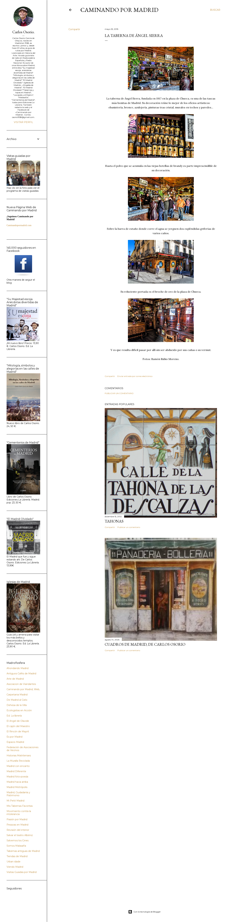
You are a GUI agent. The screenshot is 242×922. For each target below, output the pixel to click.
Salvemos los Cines (17, 840)
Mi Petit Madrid (15, 800)
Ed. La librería (14, 715)
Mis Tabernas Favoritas (20, 805)
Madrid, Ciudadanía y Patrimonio (18, 794)
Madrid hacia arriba (17, 781)
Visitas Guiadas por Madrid (22, 872)
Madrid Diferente (16, 771)
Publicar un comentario (119, 393)
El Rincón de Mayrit (18, 731)
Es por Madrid (14, 736)
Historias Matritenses (19, 755)
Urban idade (13, 861)
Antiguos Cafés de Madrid (21, 673)
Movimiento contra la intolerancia (19, 813)
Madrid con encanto (18, 766)
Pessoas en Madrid (17, 824)
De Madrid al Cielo (17, 699)
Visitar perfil (23, 122)
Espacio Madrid (15, 742)
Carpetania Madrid (17, 694)
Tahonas (114, 521)
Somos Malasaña (16, 845)
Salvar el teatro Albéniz (20, 835)
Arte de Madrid (15, 678)
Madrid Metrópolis (17, 787)
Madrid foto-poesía (17, 776)
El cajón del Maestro (18, 726)
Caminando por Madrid (119, 10)
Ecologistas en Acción (19, 710)
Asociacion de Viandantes (21, 684)
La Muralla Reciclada (18, 760)
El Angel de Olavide (18, 720)
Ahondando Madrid (17, 668)
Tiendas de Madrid (17, 856)
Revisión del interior (18, 829)
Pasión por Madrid (17, 819)
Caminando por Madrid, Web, (23, 689)
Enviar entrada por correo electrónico (134, 376)
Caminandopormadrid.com (19, 225)
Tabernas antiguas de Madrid (23, 851)
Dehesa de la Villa (17, 705)
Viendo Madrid (15, 866)
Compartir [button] (74, 29)
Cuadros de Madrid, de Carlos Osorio (145, 644)
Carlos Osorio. (23, 31)
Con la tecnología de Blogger (147, 911)
